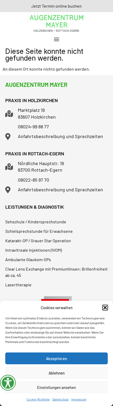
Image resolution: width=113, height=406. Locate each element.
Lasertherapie (18, 284)
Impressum (78, 399)
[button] (105, 307)
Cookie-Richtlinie (38, 399)
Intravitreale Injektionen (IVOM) (33, 249)
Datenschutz (60, 399)
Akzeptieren (56, 358)
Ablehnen (57, 373)
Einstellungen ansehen (56, 387)
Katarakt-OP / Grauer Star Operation (38, 240)
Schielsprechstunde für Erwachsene (39, 231)
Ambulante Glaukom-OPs (28, 259)
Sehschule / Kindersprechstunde (35, 221)
